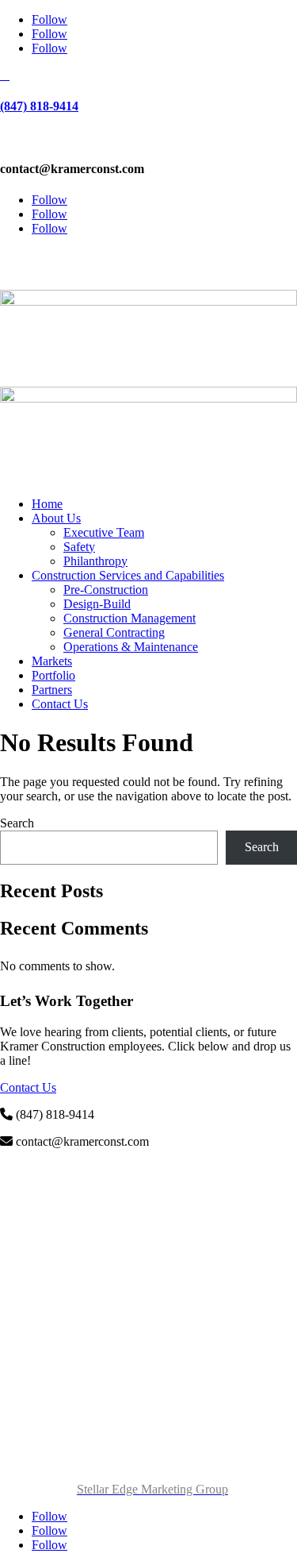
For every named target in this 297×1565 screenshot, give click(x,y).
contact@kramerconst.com (148, 255)
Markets (52, 661)
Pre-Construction (105, 589)
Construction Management (129, 618)
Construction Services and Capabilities (128, 575)
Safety (79, 546)
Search (17, 823)
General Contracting (114, 632)
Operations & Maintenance (130, 646)
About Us (56, 518)
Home (47, 504)
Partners (52, 689)
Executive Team (103, 532)
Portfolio (53, 675)
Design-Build (97, 604)
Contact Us (60, 704)
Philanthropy (95, 561)
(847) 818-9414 (39, 106)
